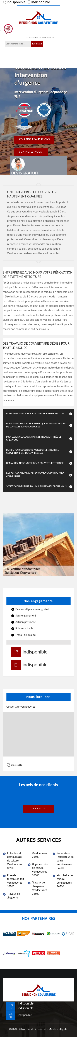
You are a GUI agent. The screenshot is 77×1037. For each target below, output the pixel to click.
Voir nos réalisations (34, 139)
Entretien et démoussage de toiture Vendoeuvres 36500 (14, 861)
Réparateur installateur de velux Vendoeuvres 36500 (65, 861)
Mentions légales (58, 1029)
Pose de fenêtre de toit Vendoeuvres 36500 (15, 881)
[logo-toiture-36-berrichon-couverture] (38, 17)
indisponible (16, 2)
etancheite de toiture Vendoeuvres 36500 (65, 881)
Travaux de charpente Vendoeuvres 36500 (39, 888)
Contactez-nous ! (31, 152)
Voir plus (38, 808)
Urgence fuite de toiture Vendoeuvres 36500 (40, 870)
